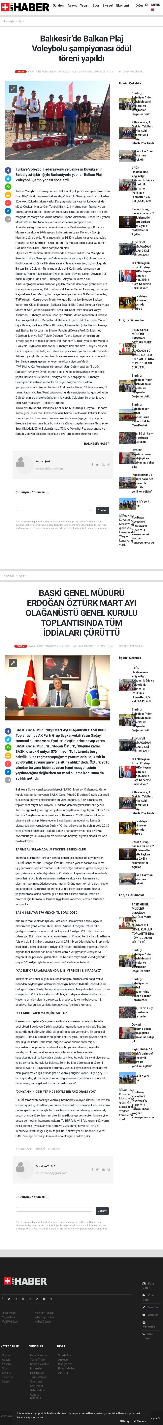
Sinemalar (36, 1381)
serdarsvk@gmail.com (49, 468)
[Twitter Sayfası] (10, 1299)
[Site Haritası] (46, 1299)
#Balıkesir (54, 1148)
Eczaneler (36, 1368)
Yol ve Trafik (37, 1359)
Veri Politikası (10, 1321)
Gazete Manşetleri (36, 1396)
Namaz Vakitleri (39, 1364)
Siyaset (108, 5)
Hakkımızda (9, 1312)
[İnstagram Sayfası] (17, 1299)
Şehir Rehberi (38, 1390)
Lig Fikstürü (37, 1372)
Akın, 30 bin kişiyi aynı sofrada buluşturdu (142, 438)
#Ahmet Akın (24, 1148)
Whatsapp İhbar (44, 1317)
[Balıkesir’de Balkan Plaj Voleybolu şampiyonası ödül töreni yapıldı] (57, 119)
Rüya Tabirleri (66, 1368)
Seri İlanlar (36, 1385)
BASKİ (54, 794)
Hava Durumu (38, 1355)
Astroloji (63, 1372)
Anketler (63, 1359)
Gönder (102, 510)
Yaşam (84, 5)
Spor (96, 5)
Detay (125, 1421)
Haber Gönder (43, 1321)
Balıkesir (22, 789)
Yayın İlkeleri (9, 1317)
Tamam (141, 1421)
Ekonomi (122, 5)
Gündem (59, 5)
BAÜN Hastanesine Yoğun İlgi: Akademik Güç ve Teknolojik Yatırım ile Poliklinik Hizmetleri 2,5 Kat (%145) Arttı (143, 184)
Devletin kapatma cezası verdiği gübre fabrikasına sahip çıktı (143, 458)
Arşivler (152, 1314)
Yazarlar (152, 1307)
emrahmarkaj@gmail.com (51, 1173)
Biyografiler (65, 1364)
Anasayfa (9, 21)
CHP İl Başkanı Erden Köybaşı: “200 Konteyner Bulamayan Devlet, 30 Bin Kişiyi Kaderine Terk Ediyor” (141, 275)
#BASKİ (40, 1148)
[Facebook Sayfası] (3, 1299)
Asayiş (72, 5)
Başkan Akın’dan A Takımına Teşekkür (142, 155)
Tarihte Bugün (39, 1377)
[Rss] (38, 1299)
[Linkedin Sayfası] (31, 1299)
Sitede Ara (64, 1355)
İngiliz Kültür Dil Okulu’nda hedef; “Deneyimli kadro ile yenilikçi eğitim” (142, 483)
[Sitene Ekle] (52, 1299)
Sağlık (5, 1381)
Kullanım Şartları (44, 1312)
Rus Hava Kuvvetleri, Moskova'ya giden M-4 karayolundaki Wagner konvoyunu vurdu (143, 530)
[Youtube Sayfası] (24, 1299)
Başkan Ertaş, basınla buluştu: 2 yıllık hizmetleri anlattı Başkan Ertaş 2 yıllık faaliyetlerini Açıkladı (143, 222)
